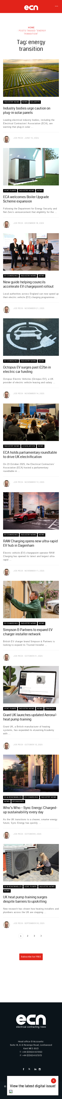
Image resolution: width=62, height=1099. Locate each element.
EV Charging (11, 276)
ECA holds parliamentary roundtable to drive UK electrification (30, 454)
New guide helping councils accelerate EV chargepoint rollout (28, 284)
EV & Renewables (13, 797)
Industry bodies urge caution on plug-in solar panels (26, 110)
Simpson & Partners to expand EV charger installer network (28, 632)
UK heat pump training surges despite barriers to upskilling (25, 899)
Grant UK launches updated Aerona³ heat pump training (29, 717)
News (25, 102)
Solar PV (35, 102)
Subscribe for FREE (31, 956)
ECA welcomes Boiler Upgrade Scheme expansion (26, 199)
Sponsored (18, 801)
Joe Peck (18, 138)
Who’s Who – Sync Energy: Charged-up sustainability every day (30, 810)
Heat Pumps (10, 191)
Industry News (11, 102)
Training (50, 709)
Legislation (28, 446)
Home (31, 27)
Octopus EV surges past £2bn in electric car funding (27, 369)
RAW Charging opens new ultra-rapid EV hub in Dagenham (30, 543)
